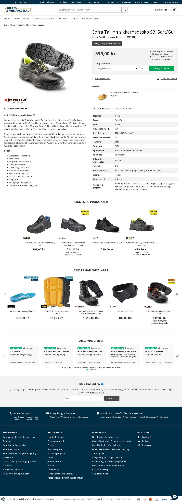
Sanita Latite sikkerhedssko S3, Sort (107, 243)
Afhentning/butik (11, 449)
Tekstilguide (98, 453)
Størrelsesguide (55, 449)
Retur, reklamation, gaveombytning (19, 453)
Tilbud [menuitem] (74, 18)
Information (55, 432)
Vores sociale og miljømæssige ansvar (65, 477)
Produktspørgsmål (56, 453)
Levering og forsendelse (14, 445)
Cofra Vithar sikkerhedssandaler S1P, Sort (159, 312)
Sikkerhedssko (38, 25)
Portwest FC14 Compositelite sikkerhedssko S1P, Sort (73, 244)
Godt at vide (99, 432)
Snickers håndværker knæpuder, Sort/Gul (57, 312)
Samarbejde (53, 469)
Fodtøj (20, 25)
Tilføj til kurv (161, 68)
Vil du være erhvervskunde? (16, 473)
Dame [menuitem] (16, 18)
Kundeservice (112, 2)
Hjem (5, 25)
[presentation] (175, 294)
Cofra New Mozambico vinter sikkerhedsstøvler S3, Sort (91, 312)
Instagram (147, 445)
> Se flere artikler (100, 473)
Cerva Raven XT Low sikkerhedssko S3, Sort (39, 244)
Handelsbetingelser (57, 437)
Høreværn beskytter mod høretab (108, 465)
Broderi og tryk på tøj (13, 469)
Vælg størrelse (102, 63)
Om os (51, 457)
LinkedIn (146, 441)
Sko (27, 25)
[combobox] (93, 9)
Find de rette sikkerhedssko (105, 437)
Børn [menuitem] (26, 18)
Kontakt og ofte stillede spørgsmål (19, 437)
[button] (174, 496)
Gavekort (7, 465)
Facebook (146, 437)
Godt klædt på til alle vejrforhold (107, 445)
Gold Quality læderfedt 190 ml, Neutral (124, 92)
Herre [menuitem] (7, 18)
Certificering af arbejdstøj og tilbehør (109, 461)
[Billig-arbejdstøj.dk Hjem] (17, 9)
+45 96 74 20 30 (22, 413)
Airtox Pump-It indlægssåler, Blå (23, 311)
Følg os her (143, 432)
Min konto (8, 457)
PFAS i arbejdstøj (100, 469)
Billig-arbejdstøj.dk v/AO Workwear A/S (24, 499)
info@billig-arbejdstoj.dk (64, 413)
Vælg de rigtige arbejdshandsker (107, 457)
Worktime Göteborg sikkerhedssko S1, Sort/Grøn (141, 244)
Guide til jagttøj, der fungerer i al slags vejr (112, 441)
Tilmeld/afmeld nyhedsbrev (60, 473)
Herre (12, 25)
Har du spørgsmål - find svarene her (121, 413)
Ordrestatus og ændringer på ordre (19, 461)
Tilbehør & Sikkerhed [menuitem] (43, 18)
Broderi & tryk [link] (90, 18)
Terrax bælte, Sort (125, 311)
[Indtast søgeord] (124, 9)
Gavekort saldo (141, 2)
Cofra (117, 115)
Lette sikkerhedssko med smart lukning (110, 449)
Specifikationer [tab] (102, 108)
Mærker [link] (63, 18)
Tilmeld (112, 398)
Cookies (51, 445)
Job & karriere (54, 461)
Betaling (7, 441)
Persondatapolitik (56, 441)
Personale (52, 465)
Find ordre (126, 2)
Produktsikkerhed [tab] (123, 108)
